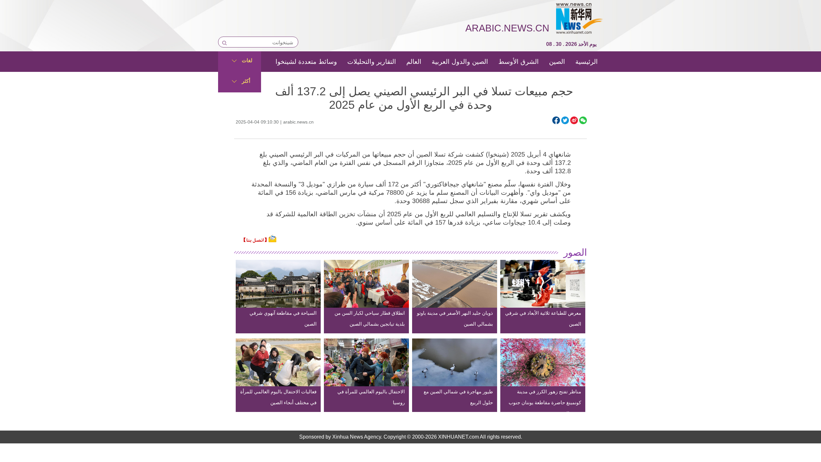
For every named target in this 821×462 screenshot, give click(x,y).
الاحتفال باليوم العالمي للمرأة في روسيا (371, 397)
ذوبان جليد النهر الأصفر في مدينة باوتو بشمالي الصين (455, 318)
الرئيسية (586, 61)
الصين (557, 61)
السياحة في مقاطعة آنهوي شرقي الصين (283, 318)
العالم (413, 61)
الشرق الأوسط (518, 61)
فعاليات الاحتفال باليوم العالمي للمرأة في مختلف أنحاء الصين (278, 397)
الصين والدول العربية (460, 61)
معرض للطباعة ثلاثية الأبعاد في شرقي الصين (543, 318)
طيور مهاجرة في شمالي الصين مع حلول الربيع (458, 397)
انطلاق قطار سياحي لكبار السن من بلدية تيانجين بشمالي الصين (369, 318)
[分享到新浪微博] (574, 120)
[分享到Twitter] (565, 120)
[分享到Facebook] (556, 120)
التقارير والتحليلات (371, 61)
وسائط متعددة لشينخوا (306, 61)
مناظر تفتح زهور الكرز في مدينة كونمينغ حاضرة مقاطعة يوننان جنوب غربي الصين (545, 402)
